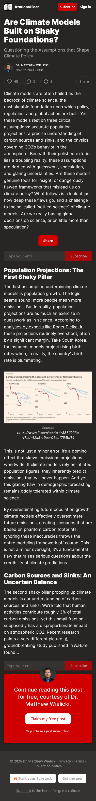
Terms (79, 761)
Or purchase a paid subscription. (48, 731)
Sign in (85, 7)
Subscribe (67, 7)
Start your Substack (35, 778)
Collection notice (48, 766)
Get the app (72, 778)
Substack (23, 790)
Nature (81, 645)
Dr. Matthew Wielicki (32, 65)
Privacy (65, 761)
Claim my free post (48, 718)
